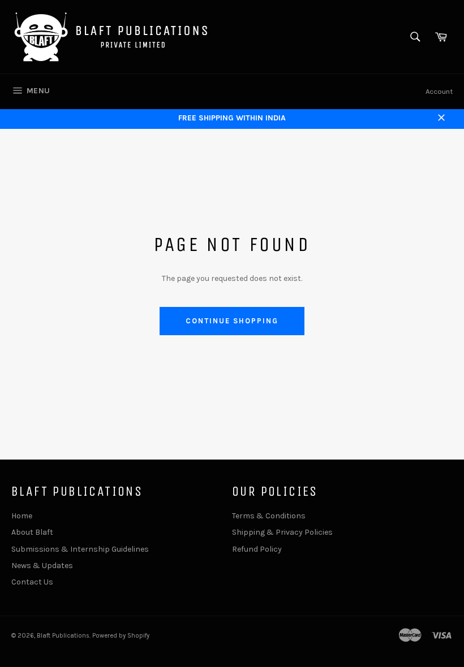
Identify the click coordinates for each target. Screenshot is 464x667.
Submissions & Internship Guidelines (80, 549)
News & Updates (42, 565)
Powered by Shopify (120, 635)
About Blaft (32, 532)
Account (439, 91)
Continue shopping (232, 321)
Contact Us (32, 582)
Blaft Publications (63, 635)
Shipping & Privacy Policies (282, 532)
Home (21, 516)
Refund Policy (257, 549)
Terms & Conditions (269, 516)
